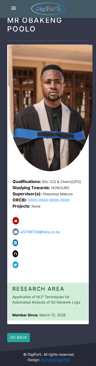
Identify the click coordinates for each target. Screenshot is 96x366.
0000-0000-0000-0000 (49, 200)
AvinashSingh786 (55, 360)
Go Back (18, 337)
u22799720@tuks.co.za (39, 232)
